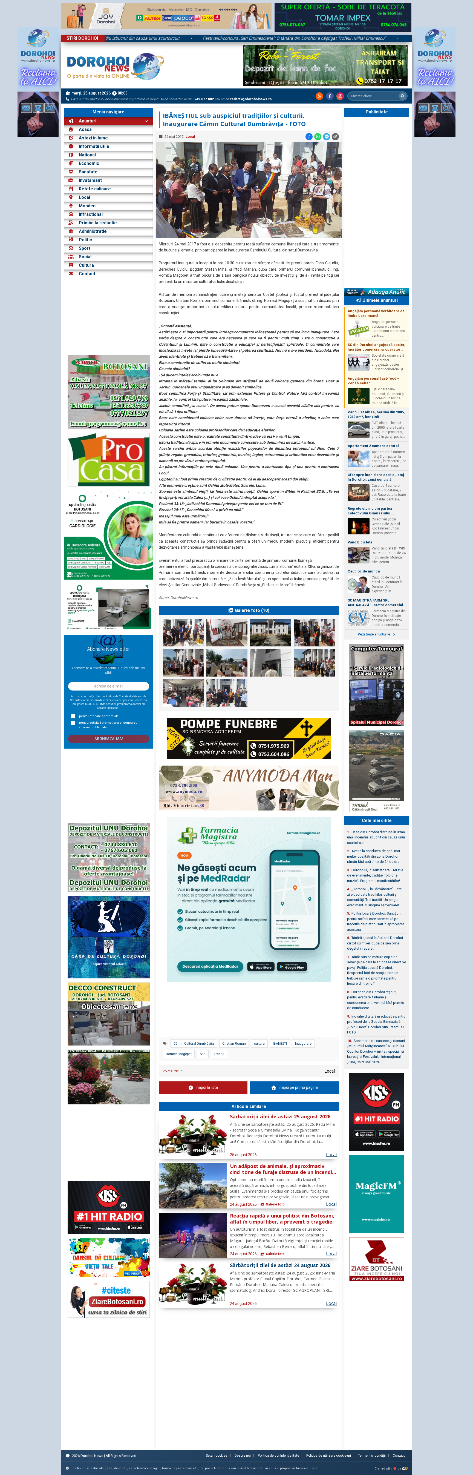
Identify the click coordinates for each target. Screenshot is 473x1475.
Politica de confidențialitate (278, 1455)
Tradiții (219, 1054)
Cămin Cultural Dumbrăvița (194, 1044)
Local (84, 197)
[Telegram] (326, 136)
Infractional (91, 214)
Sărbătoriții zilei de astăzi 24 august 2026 (280, 1265)
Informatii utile (94, 146)
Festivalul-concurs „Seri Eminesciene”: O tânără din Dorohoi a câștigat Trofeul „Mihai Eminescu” (351, 38)
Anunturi (87, 121)
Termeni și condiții (372, 1455)
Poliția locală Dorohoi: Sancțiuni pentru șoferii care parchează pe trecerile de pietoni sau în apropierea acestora (376, 921)
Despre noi (243, 1455)
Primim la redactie (98, 222)
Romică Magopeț (179, 1054)
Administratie (93, 231)
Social (85, 256)
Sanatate (88, 171)
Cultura (86, 265)
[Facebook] (330, 96)
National (87, 154)
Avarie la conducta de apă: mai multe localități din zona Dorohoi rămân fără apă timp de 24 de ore (373, 856)
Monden (87, 205)
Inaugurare (303, 1044)
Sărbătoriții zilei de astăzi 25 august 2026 (280, 1117)
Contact (86, 273)
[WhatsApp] (317, 136)
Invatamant (90, 180)
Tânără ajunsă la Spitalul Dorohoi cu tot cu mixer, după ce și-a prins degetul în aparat (375, 943)
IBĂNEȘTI (280, 1044)
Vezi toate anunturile (374, 634)
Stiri (203, 1054)
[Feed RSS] (319, 96)
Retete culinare (95, 188)
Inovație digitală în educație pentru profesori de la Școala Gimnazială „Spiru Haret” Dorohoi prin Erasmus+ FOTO (376, 1024)
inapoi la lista (207, 1087)
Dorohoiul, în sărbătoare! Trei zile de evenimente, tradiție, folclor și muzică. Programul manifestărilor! (375, 875)
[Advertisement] (108, 316)
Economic (89, 163)
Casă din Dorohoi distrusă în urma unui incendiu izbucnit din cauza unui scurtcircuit (155, 38)
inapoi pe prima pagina (298, 1087)
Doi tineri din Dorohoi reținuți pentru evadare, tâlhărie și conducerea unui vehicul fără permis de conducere (375, 1000)
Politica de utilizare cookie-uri (328, 1455)
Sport (84, 248)
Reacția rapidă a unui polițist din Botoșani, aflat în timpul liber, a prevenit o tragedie (282, 1219)
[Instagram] (340, 96)
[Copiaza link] (335, 136)
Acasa (85, 129)
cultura (259, 1044)
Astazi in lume (93, 138)
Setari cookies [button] (216, 1455)
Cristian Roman (234, 1044)
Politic (85, 239)
